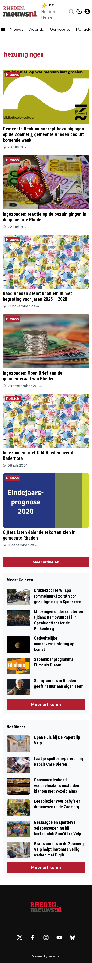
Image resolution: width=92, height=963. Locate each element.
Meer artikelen (46, 562)
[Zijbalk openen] (3, 29)
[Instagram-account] (46, 937)
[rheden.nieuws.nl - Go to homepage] (46, 907)
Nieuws (16, 29)
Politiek (12, 398)
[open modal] (87, 11)
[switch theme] (79, 11)
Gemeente (60, 29)
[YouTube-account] (59, 937)
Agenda (36, 29)
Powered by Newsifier (46, 956)
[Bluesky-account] (72, 937)
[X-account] (19, 937)
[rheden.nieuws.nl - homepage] (19, 11)
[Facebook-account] (33, 937)
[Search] (71, 11)
